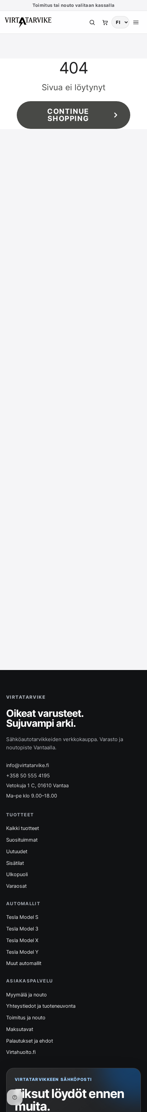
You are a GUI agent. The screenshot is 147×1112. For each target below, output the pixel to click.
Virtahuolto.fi (21, 1052)
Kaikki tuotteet (22, 828)
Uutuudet (16, 851)
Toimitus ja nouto (25, 1018)
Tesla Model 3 (22, 929)
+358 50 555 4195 (28, 776)
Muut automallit (23, 963)
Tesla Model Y (22, 952)
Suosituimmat (22, 840)
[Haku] (91, 22)
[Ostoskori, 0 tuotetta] (104, 22)
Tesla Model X (22, 940)
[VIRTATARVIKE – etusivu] (28, 22)
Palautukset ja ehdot (29, 1041)
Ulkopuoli (17, 874)
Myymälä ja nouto (26, 995)
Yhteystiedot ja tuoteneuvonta (41, 1006)
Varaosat (16, 886)
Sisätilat (15, 863)
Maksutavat (19, 1029)
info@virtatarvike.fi (27, 765)
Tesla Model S (22, 917)
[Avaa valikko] (135, 22)
